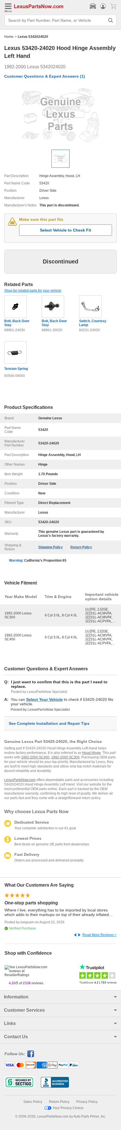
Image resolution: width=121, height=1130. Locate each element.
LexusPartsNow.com (19, 780)
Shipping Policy (50, 547)
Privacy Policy (87, 1102)
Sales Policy (32, 1102)
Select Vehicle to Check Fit (65, 230)
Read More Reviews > (99, 935)
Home (9, 37)
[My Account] (103, 6)
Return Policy (81, 547)
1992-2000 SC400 (35, 757)
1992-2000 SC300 (65, 757)
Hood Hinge (91, 753)
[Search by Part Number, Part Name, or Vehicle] (110, 20)
